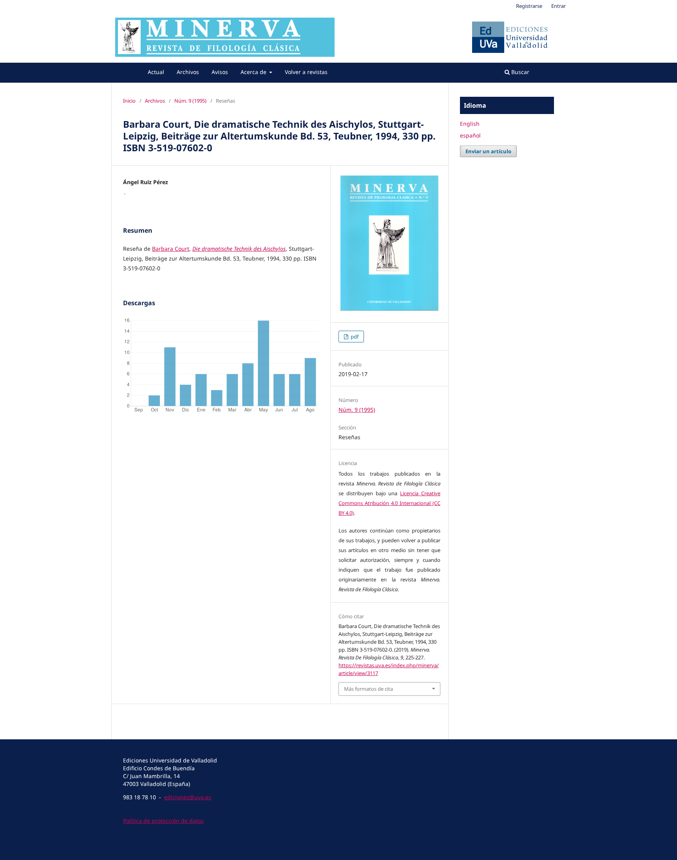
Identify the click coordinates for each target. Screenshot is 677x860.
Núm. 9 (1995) (190, 100)
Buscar (519, 72)
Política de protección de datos (163, 820)
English (470, 123)
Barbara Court (170, 248)
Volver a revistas (306, 72)
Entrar (558, 5)
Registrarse (529, 5)
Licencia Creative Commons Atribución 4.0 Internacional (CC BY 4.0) (389, 503)
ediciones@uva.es (187, 797)
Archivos (188, 72)
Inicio (129, 100)
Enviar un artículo (488, 151)
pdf (353, 336)
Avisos (220, 72)
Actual (156, 72)
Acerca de (254, 72)
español (470, 135)
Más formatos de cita (368, 688)
